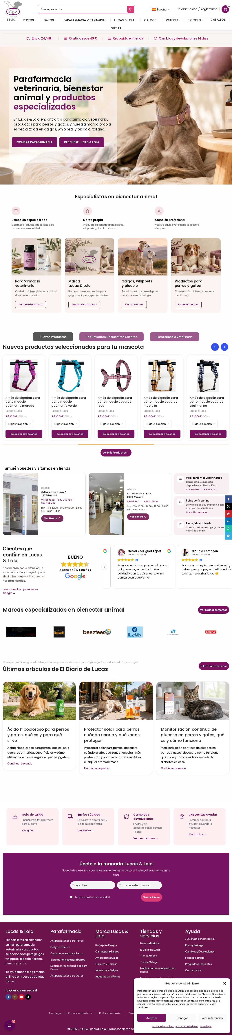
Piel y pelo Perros (60, 947)
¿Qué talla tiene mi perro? (200, 938)
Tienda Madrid (148, 955)
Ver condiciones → (145, 838)
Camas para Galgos (107, 951)
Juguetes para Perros (107, 976)
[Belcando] (59, 632)
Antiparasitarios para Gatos (66, 975)
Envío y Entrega (194, 945)
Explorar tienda (188, 304)
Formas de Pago (194, 957)
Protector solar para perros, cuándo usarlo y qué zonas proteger (112, 735)
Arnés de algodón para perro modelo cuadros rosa (106, 402)
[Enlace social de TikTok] (28, 997)
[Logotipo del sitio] (13, 9)
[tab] (53, 336)
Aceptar (151, 1018)
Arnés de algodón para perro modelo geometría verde (60, 402)
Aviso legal (205, 1026)
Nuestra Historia (150, 943)
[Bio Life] (134, 632)
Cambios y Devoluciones (200, 951)
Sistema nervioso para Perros (67, 959)
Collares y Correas (106, 964)
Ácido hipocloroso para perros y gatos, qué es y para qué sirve (38, 735)
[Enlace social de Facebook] (8, 997)
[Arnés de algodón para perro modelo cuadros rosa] (107, 375)
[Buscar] (130, 9)
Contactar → (198, 834)
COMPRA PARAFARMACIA (34, 142)
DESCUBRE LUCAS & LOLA (81, 142)
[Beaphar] (210, 632)
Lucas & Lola (51, 410)
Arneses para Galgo (107, 957)
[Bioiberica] (172, 632)
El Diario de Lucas (150, 949)
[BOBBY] (21, 632)
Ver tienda (50, 518)
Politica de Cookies (163, 1026)
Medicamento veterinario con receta (157, 970)
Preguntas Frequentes (198, 964)
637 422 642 (48, 503)
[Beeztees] (97, 632)
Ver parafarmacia (30, 304)
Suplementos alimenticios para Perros (68, 967)
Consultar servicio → (197, 512)
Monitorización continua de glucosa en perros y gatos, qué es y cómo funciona (192, 735)
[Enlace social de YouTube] (21, 997)
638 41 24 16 (151, 501)
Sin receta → (211, 489)
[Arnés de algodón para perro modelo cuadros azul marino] (199, 375)
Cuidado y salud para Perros (67, 953)
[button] (224, 983)
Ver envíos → (86, 830)
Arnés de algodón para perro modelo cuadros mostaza (152, 402)
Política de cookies (110, 1013)
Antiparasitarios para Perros (67, 940)
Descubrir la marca (84, 304)
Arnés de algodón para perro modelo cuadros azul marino (198, 402)
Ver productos (134, 304)
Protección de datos (187, 1026)
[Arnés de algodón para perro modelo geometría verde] (61, 375)
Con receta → (193, 489)
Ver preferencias (212, 1018)
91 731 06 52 (47, 499)
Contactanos (193, 970)
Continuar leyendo (19, 763)
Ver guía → (29, 830)
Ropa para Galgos (106, 945)
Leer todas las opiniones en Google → (20, 591)
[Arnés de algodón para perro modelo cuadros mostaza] (153, 375)
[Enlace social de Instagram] (15, 997)
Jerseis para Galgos (106, 970)
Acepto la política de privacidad (92, 897)
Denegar (182, 1018)
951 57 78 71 (133, 501)
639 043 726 (65, 499)
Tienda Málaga (149, 962)
